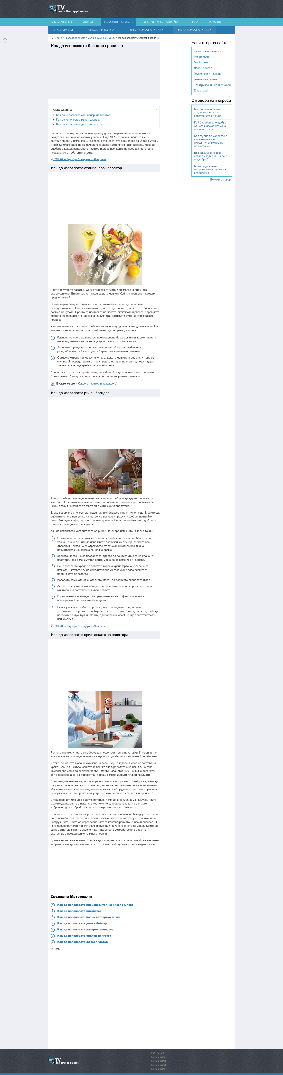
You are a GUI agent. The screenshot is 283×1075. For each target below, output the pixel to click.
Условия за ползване (118, 22)
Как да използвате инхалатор (79, 911)
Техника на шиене (205, 79)
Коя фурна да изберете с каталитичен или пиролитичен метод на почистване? (210, 141)
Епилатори (201, 91)
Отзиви (88, 22)
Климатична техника (101, 30)
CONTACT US (157, 1053)
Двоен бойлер (203, 68)
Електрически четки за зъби (212, 85)
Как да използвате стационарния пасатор (83, 115)
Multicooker (201, 62)
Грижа (193, 22)
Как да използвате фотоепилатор (82, 942)
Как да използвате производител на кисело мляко (95, 905)
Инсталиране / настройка (161, 22)
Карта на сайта (158, 1057)
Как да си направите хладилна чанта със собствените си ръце (207, 112)
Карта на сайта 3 (158, 1065)
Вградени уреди (63, 30)
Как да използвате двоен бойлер (82, 923)
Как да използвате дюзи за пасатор (79, 124)
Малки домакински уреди (194, 30)
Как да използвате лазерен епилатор (85, 929)
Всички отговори (221, 180)
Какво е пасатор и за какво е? (98, 384)
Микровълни (202, 57)
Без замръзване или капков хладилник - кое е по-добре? (210, 156)
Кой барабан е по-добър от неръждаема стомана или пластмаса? (210, 126)
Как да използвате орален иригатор (84, 936)
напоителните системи (208, 51)
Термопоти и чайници (207, 74)
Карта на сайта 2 (158, 1061)
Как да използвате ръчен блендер (78, 120)
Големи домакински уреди (146, 30)
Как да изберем (61, 22)
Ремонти (215, 22)
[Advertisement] (104, 71)
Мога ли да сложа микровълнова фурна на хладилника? (210, 169)
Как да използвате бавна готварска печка (88, 917)
